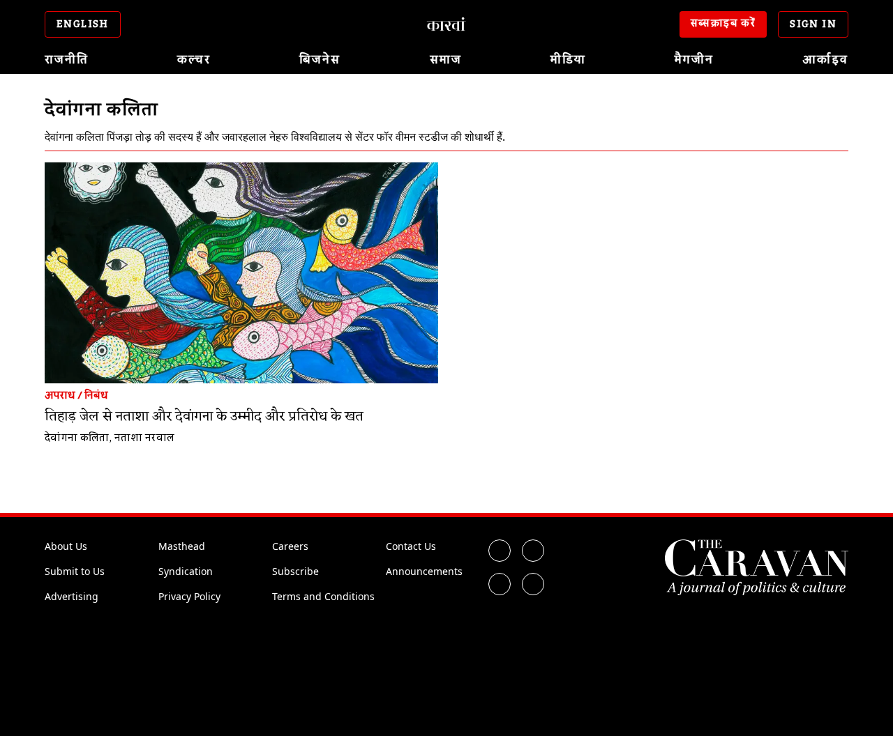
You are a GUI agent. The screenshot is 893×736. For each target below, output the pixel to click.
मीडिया (568, 60)
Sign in (813, 24)
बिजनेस (319, 60)
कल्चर (194, 60)
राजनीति (67, 60)
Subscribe (295, 571)
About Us (66, 546)
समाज (446, 60)
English (83, 24)
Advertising (71, 596)
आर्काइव (825, 60)
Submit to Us (75, 571)
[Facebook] (499, 550)
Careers (290, 546)
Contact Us (411, 546)
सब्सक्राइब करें (723, 23)
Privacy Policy (189, 596)
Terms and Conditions (323, 596)
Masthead (181, 546)
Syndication (185, 571)
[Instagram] (499, 584)
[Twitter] (533, 550)
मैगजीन (694, 60)
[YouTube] (533, 584)
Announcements (424, 571)
